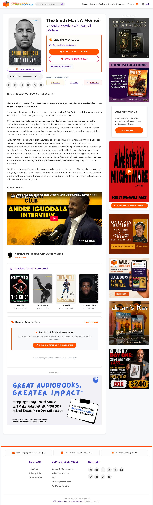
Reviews (103, 4)
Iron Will (66, 305)
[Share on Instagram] (15, 85)
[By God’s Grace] (89, 289)
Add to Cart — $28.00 (75, 52)
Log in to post (91, 322)
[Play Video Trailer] (129, 171)
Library (75, 82)
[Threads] (115, 469)
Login (147, 4)
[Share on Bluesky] (28, 85)
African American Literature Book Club (69, 501)
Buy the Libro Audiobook (64, 45)
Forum (131, 4)
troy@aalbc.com (62, 482)
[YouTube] (96, 469)
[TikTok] (90, 476)
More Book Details (62, 66)
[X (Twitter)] (109, 469)
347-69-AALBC (61, 486)
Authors (93, 4)
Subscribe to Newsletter (63, 469)
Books (85, 4)
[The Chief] (20, 289)
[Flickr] (109, 476)
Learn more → (22, 257)
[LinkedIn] (96, 476)
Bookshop (94, 82)
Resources (121, 4)
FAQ (54, 477)
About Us (33, 469)
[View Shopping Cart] (137, 4)
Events (111, 4)
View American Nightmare (131, 206)
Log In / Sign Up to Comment (56, 345)
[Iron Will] (66, 289)
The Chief (20, 305)
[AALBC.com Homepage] (18, 4)
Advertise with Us (60, 473)
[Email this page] (41, 85)
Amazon (56, 82)
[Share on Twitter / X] (34, 85)
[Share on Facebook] (8, 85)
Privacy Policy (35, 473)
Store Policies (35, 477)
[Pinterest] (103, 476)
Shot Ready (43, 305)
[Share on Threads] (21, 85)
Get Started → (129, 130)
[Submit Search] (61, 4)
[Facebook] (103, 469)
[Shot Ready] (43, 289)
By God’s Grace (89, 305)
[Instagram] (90, 469)
